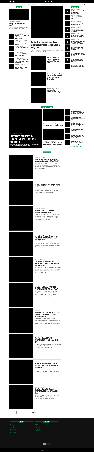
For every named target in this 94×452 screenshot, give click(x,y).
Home (29, 4)
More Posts (35, 412)
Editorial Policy (38, 430)
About (36, 424)
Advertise (37, 425)
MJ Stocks (43, 4)
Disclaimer (37, 429)
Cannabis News (63, 4)
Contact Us (37, 427)
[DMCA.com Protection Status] (47, 444)
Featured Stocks (35, 4)
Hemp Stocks (49, 4)
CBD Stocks (55, 4)
